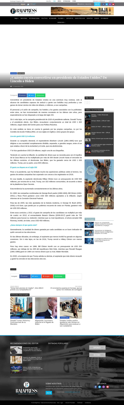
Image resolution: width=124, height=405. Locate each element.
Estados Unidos (21, 73)
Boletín (49, 393)
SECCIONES (97, 355)
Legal (60, 402)
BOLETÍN (97, 4)
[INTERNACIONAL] (26, 308)
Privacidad (70, 402)
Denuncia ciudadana (99, 1)
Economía (52, 18)
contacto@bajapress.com (72, 392)
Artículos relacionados (20, 295)
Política (44, 18)
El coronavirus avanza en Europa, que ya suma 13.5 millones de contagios (66, 288)
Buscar (111, 1)
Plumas (61, 18)
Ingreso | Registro (85, 4)
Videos (96, 18)
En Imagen (104, 18)
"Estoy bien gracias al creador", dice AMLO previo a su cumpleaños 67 (26, 288)
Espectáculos (80, 18)
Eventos (90, 18)
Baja (16, 18)
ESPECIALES (97, 347)
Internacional (34, 18)
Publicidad (79, 402)
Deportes (69, 18)
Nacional (24, 18)
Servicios (60, 22)
